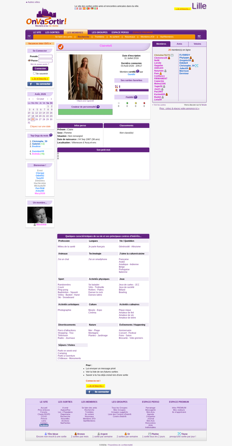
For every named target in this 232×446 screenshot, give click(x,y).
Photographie (64, 310)
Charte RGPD (44, 414)
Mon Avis (151, 421)
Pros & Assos (44, 410)
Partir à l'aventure (66, 356)
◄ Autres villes (32, 2)
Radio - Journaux (66, 338)
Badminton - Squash (68, 292)
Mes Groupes (119, 410)
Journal (150, 419)
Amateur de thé (126, 312)
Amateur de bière (127, 317)
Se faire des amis (63, 37)
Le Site (37, 32)
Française (124, 259)
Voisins (197, 44)
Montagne (93, 333)
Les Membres (75, 32)
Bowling (123, 292)
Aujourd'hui (65, 410)
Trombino (99, 37)
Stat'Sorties (65, 423)
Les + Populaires (65, 412)
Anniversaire (125, 330)
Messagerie (150, 410)
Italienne (123, 272)
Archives (65, 421)
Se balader (93, 284)
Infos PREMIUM (179, 408)
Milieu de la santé (66, 246)
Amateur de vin (126, 315)
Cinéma (92, 312)
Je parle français (96, 246)
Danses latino (95, 295)
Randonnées (64, 284)
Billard (122, 290)
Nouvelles (65, 419)
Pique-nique (125, 310)
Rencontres (150, 423)
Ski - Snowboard (66, 297)
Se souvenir (42, 73)
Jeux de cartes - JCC (129, 284)
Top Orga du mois (39, 135)
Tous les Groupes (119, 408)
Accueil (44, 408)
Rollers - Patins (95, 290)
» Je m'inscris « (183, 9)
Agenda (150, 414)
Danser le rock (95, 292)
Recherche (83, 37)
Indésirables (150, 427)
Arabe (122, 262)
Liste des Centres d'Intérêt (119, 414)
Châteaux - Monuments (69, 358)
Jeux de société (126, 287)
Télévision (63, 335)
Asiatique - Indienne (129, 264)
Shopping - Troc (66, 333)
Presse (44, 419)
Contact (43, 423)
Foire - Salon (125, 335)
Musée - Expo (95, 310)
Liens (44, 421)
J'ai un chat (63, 259)
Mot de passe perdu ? (40, 64)
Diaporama (65, 414)
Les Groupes (99, 32)
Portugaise (124, 269)
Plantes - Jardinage (98, 335)
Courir (61, 287)
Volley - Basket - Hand (69, 295)
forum (204, 105)
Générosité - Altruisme (130, 246)
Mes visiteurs (179, 410)
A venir (65, 408)
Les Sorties (52, 32)
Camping (62, 353)
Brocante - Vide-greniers (131, 338)
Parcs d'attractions (67, 330)
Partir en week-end (67, 350)
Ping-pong (63, 290)
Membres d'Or (147, 37)
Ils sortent (114, 37)
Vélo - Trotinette (96, 287)
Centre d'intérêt (119, 416)
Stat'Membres (166, 37)
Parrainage (150, 408)
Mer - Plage (94, 330)
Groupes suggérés (119, 412)
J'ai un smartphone (97, 259)
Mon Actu (150, 412)
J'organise (150, 416)
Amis (179, 44)
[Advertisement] (141, 19)
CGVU (44, 416)
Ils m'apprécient (179, 412)
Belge (122, 267)
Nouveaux (130, 37)
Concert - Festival (127, 333)
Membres (161, 44)
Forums (43, 412)
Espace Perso (120, 32)
